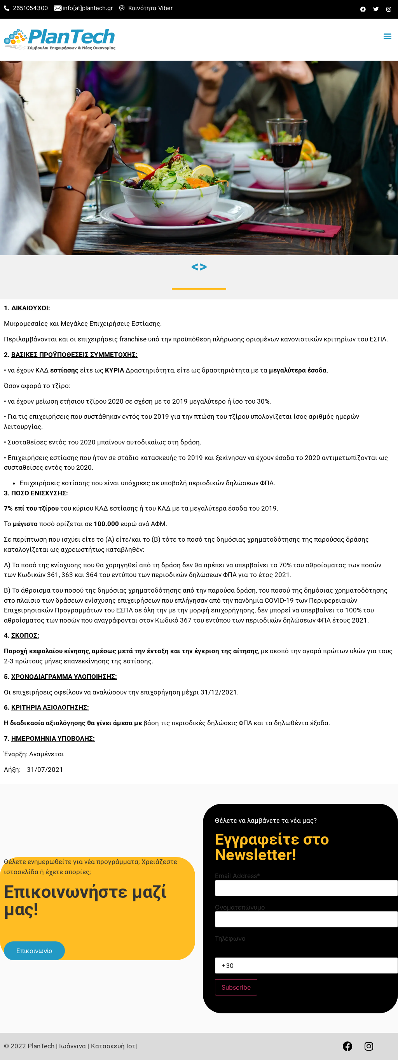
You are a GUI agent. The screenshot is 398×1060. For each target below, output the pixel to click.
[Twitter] (375, 9)
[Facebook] (363, 9)
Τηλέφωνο (230, 938)
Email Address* (237, 876)
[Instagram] (388, 9)
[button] (387, 36)
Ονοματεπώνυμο (240, 907)
